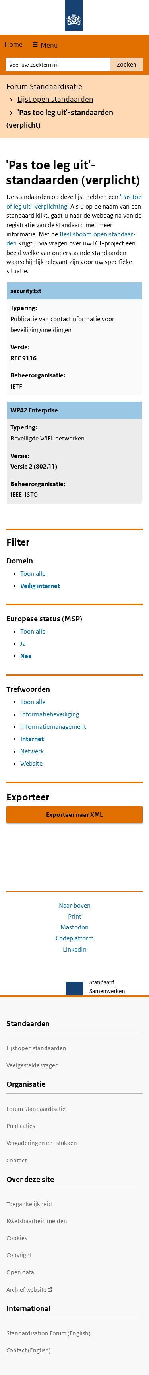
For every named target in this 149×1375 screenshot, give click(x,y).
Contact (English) (28, 1350)
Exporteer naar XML (74, 814)
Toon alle (32, 573)
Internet (32, 739)
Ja (23, 644)
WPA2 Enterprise (34, 410)
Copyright (19, 1255)
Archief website (26, 1289)
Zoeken (127, 64)
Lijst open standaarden (55, 99)
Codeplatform (75, 938)
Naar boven (75, 905)
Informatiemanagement (53, 726)
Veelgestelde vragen (32, 1065)
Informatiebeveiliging (49, 714)
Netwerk (32, 751)
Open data (20, 1272)
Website (31, 763)
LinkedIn (75, 949)
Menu (48, 45)
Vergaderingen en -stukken (41, 1143)
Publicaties (20, 1126)
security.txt (25, 291)
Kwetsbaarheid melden (36, 1221)
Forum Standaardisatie (44, 86)
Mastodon (74, 927)
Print (74, 916)
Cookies (16, 1238)
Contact (16, 1160)
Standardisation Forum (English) (48, 1333)
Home (13, 44)
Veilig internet (40, 586)
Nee (26, 656)
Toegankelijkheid (29, 1204)
